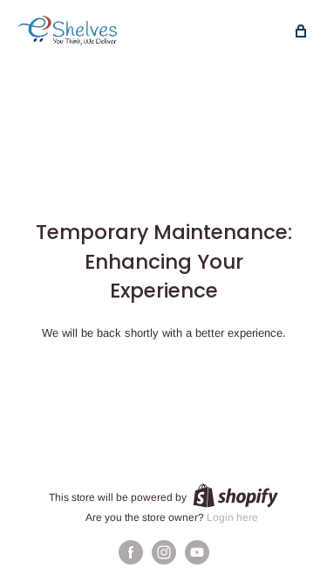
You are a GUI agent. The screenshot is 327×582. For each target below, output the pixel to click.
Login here (232, 517)
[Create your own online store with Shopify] (235, 495)
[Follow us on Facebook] (131, 552)
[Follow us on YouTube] (197, 552)
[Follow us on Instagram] (164, 552)
